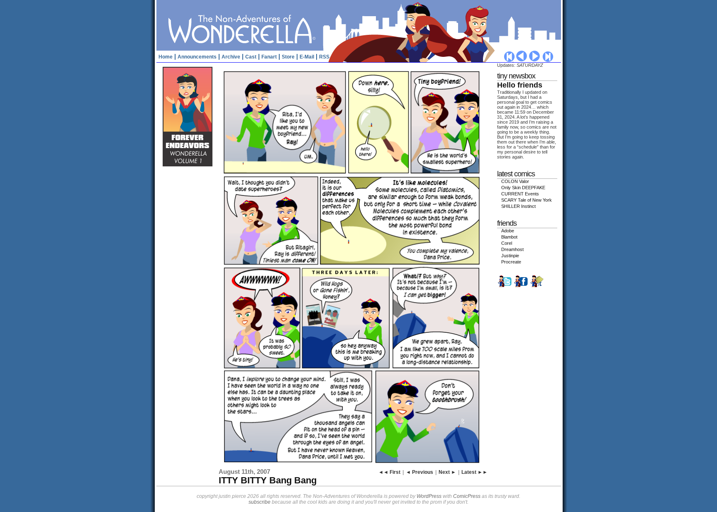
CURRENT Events (520, 193)
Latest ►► (474, 472)
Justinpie (510, 255)
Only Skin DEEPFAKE (523, 187)
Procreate (511, 261)
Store (288, 57)
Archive (231, 57)
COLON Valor (515, 181)
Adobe (507, 230)
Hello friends (519, 85)
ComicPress (466, 496)
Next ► (447, 472)
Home (166, 57)
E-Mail (307, 57)
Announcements (197, 57)
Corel (506, 243)
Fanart (269, 57)
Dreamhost (512, 249)
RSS (324, 57)
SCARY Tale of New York (526, 199)
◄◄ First (389, 472)
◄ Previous (419, 472)
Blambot (509, 236)
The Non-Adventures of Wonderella (360, 25)
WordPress (429, 496)
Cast (250, 57)
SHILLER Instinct (518, 206)
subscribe (260, 502)
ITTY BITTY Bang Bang (268, 480)
